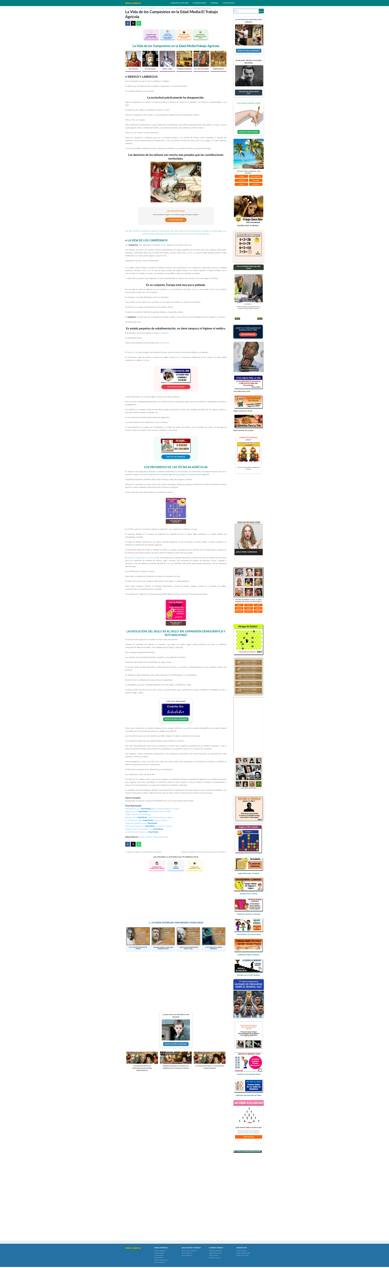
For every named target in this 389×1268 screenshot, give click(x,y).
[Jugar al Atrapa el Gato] (248, 640)
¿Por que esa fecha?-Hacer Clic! (249, 92)
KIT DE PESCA (241, 180)
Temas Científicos (187, 1253)
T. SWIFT (258, 605)
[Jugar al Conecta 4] (248, 839)
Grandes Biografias (160, 1262)
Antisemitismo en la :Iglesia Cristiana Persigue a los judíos (152, 809)
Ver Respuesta (248, 334)
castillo (167, 140)
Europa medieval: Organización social (153, 837)
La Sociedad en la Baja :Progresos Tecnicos (146, 820)
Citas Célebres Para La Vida (241, 391)
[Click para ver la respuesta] (256, 251)
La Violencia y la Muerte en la (141, 832)
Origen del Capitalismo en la (141, 823)
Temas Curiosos (214, 1255)
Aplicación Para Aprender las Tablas (248, 1095)
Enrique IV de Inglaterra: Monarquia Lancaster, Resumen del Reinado (203, 852)
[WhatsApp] (138, 23)
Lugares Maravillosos (215, 1253)
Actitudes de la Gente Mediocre (248, 975)
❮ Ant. (237, 318)
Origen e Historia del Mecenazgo (138, 814)
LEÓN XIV (258, 608)
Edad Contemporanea (161, 1260)
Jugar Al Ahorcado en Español (248, 873)
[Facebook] (127, 23)
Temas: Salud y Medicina (189, 1251)
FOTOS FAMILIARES (256, 176)
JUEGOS (241, 184)
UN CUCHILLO (255, 184)
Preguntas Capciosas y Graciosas (248, 914)
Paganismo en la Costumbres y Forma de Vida (148, 812)
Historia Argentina (159, 1251)
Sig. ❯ (259, 318)
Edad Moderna (158, 1257)
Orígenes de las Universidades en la (144, 829)
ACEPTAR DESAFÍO (176, 220)
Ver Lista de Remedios (175, 457)
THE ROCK (239, 608)
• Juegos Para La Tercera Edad (180, 3)
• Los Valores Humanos (199, 3)
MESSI (239, 605)
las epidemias (163, 333)
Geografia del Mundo (215, 1251)
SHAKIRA (248, 611)
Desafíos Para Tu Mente (248, 894)
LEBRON (249, 608)
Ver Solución (249, 1137)
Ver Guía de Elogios (175, 387)
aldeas (163, 245)
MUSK (248, 605)
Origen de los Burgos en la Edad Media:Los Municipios (144, 852)
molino (201, 140)
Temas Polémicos (187, 1255)
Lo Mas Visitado (241, 1251)
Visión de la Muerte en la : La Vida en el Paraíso (148, 826)
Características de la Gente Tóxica (248, 934)
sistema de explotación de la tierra (140, 558)
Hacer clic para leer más (248, 132)
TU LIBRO (241, 176)
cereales (189, 253)
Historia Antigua (159, 1253)
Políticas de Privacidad (243, 1253)
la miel (148, 270)
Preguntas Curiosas (215, 1257)
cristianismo (164, 343)
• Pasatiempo (214, 3)
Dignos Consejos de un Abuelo (242, 411)
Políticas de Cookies (242, 1255)
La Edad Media (158, 1255)
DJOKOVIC (258, 611)
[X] (133, 23)
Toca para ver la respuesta (176, 521)
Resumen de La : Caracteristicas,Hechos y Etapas (149, 817)
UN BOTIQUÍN (255, 180)
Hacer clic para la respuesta (176, 719)
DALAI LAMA (239, 611)
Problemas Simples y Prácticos (249, 955)
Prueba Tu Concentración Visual (248, 1074)
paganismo (131, 352)
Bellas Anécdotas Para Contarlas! (243, 430)
